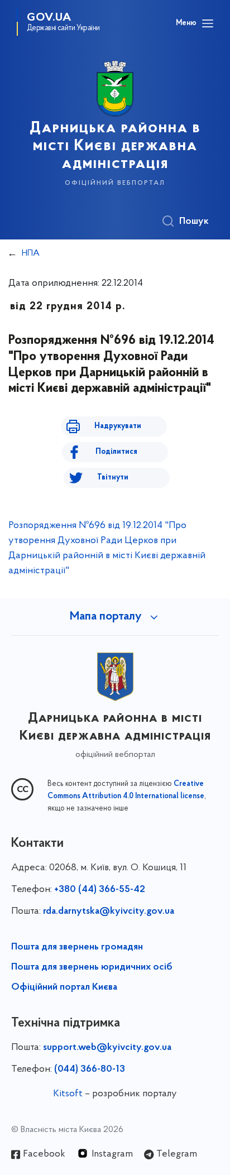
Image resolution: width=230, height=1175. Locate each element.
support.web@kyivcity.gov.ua (107, 1048)
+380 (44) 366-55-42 (99, 890)
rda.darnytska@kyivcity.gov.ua (108, 912)
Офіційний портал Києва (64, 987)
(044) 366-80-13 (89, 1069)
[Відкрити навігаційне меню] (207, 23)
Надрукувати (117, 426)
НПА (31, 253)
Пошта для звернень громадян (77, 947)
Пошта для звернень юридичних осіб (91, 967)
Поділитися (116, 452)
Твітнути (112, 477)
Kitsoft (68, 1094)
